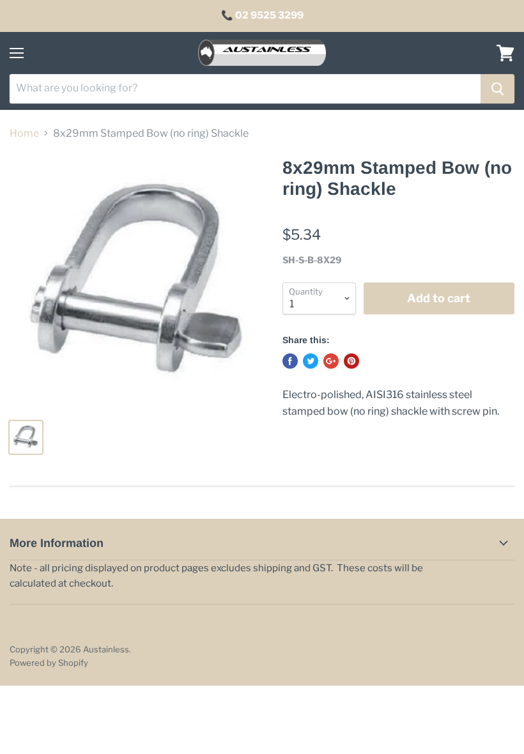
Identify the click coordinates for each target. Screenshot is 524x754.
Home (24, 133)
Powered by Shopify (49, 663)
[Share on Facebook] (290, 361)
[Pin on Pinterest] (351, 361)
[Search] (497, 89)
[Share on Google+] (331, 361)
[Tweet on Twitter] (310, 361)
